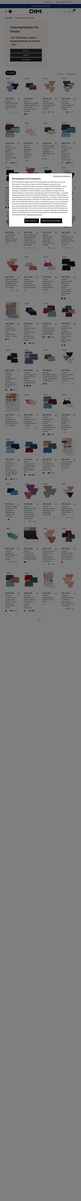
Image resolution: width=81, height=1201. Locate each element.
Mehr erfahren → (31, 221)
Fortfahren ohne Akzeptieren (62, 176)
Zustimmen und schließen (51, 221)
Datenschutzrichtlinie (34, 215)
